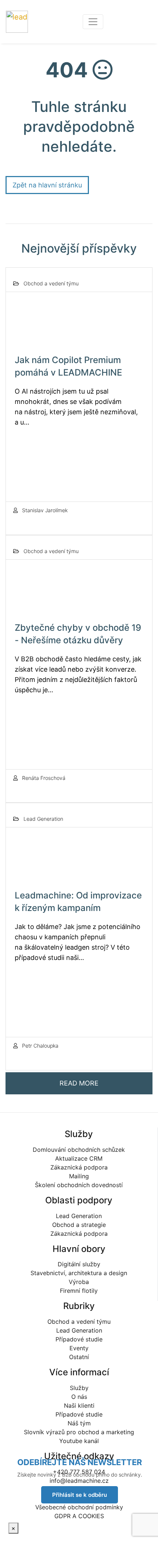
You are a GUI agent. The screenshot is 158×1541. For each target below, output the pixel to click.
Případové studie (79, 1339)
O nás (79, 1396)
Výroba (79, 1281)
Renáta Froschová (43, 778)
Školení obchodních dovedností (79, 1185)
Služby (79, 1388)
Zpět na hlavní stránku (47, 185)
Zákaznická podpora (79, 1167)
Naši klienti (79, 1405)
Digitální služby (79, 1264)
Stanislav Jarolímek (44, 510)
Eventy (79, 1348)
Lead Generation (79, 1216)
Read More (79, 1083)
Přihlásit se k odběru (79, 1494)
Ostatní (79, 1357)
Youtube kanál (79, 1441)
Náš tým (79, 1423)
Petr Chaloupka (39, 1045)
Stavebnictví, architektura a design (78, 1273)
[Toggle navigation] (93, 21)
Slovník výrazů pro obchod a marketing (79, 1432)
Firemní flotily (79, 1290)
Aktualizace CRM (79, 1158)
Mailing (79, 1176)
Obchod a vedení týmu (79, 1321)
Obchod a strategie (79, 1224)
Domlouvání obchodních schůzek (79, 1149)
